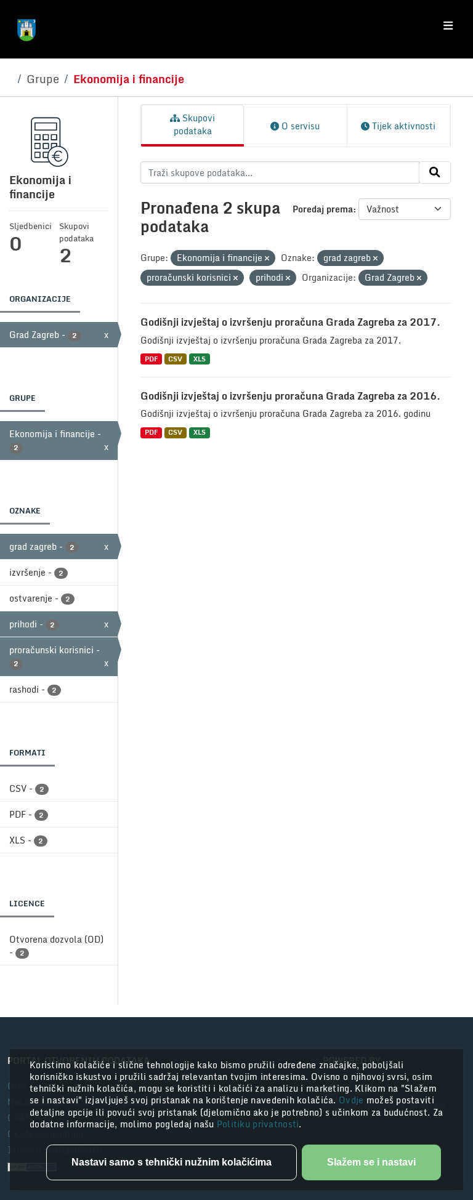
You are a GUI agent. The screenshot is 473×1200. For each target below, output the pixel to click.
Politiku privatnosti (258, 1124)
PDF (151, 358)
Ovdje (352, 1100)
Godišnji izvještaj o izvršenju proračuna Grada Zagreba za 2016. (290, 396)
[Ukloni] (267, 258)
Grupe (42, 78)
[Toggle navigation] (448, 26)
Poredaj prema (323, 209)
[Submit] (435, 172)
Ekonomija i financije (128, 78)
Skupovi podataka (195, 124)
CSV (175, 358)
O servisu (299, 126)
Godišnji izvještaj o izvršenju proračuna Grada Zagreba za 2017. (290, 322)
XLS (199, 358)
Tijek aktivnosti (402, 126)
